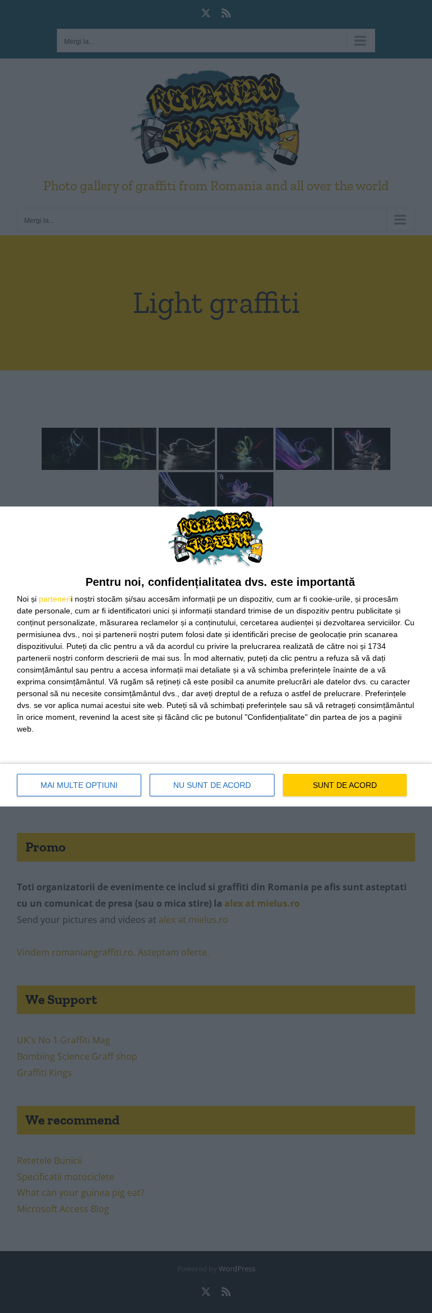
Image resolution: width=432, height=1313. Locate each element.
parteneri (55, 599)
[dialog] (216, 656)
